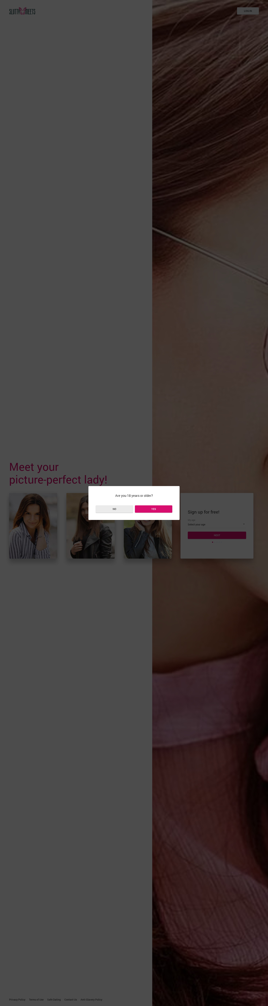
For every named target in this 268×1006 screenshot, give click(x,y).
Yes (153, 509)
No (114, 509)
